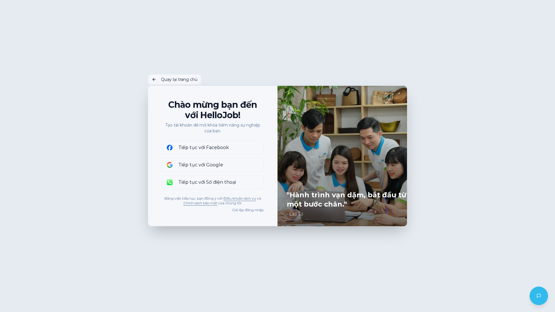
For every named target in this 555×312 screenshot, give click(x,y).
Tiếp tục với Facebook (203, 147)
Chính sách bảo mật (200, 203)
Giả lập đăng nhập (248, 210)
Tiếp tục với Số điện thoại (207, 182)
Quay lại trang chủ (179, 79)
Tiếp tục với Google (200, 165)
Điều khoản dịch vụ (239, 198)
